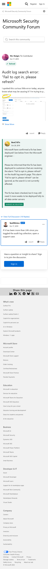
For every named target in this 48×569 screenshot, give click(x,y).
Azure (5, 473)
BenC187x (15, 142)
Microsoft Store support (11, 356)
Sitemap (6, 557)
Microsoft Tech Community (11, 490)
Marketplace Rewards (10, 498)
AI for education (8, 419)
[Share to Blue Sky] (28, 293)
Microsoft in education (10, 389)
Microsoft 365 (7, 444)
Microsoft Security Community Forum (18, 11)
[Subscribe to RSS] (32, 293)
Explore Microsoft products (12, 331)
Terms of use (21, 560)
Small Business (8, 461)
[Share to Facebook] (15, 293)
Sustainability (7, 544)
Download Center (9, 352)
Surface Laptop (8, 310)
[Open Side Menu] (4, 4)
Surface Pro (7, 306)
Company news (8, 523)
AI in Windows (7, 327)
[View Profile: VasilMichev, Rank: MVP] (5, 224)
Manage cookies (8, 560)
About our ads (28, 562)
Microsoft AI (7, 431)
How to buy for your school (11, 406)
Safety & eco (7, 562)
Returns (5, 360)
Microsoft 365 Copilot (10, 456)
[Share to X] (19, 293)
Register (33, 4)
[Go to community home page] (9, 4)
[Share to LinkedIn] (10, 293)
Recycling (18, 562)
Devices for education (10, 393)
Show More (9, 124)
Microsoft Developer (9, 477)
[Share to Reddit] (24, 293)
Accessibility (7, 540)
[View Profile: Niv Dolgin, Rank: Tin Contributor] (5, 57)
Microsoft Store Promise (11, 373)
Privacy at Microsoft (9, 527)
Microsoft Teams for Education (13, 398)
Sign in (14, 263)
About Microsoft (8, 519)
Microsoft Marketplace (10, 494)
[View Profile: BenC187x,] (7, 143)
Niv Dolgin (14, 56)
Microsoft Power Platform (11, 448)
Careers (5, 514)
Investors (6, 531)
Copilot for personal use (11, 322)
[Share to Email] (37, 293)
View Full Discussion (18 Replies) (16, 216)
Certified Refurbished (10, 369)
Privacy (29, 557)
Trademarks (32, 560)
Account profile (8, 347)
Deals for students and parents (13, 415)
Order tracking (8, 364)
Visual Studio (7, 502)
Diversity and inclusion (10, 536)
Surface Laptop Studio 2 (11, 314)
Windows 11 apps (9, 335)
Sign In (42, 4)
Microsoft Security (9, 435)
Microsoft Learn (8, 481)
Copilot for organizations (11, 318)
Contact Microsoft (17, 557)
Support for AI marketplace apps (13, 485)
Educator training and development (14, 410)
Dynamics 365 (7, 439)
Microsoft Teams (8, 452)
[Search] (26, 4)
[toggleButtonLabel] (44, 11)
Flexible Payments (9, 377)
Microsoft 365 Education (11, 402)
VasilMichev (15, 223)
